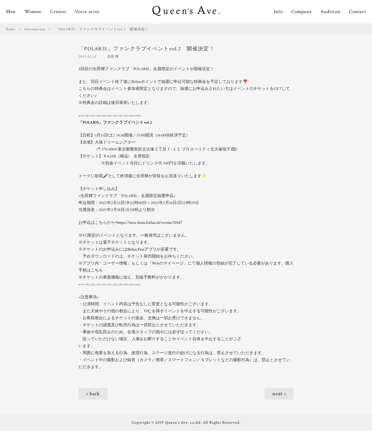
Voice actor (87, 11)
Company (301, 11)
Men (11, 11)
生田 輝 (113, 56)
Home (10, 29)
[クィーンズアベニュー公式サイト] (186, 11)
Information (34, 29)
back (95, 393)
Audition (330, 11)
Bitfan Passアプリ (142, 249)
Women (32, 11)
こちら (97, 270)
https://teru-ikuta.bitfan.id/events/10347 (150, 222)
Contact (357, 11)
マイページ (173, 263)
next (277, 393)
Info (278, 11)
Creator (58, 11)
